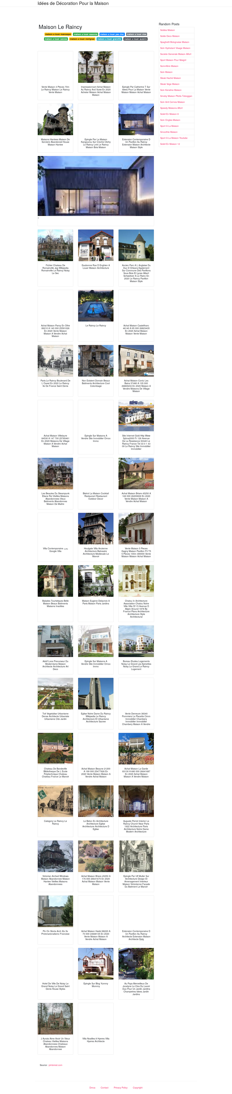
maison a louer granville (109, 38)
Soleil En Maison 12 (170, 143)
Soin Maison (166, 72)
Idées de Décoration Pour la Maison (73, 3)
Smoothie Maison (169, 131)
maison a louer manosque (58, 34)
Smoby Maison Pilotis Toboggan (176, 95)
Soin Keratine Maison (170, 89)
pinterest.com (55, 1065)
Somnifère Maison (169, 66)
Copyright (138, 1087)
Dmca (92, 1087)
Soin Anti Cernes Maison (172, 101)
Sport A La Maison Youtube (173, 137)
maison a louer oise (136, 34)
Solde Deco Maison (170, 36)
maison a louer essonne (85, 34)
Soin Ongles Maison (170, 119)
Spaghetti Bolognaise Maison (174, 42)
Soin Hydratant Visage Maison (175, 48)
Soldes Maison (167, 30)
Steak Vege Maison (169, 84)
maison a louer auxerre (135, 38)
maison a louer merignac (82, 38)
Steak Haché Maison (170, 78)
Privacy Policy (121, 1087)
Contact (104, 1087)
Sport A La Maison (169, 125)
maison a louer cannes (56, 38)
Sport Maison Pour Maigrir (173, 60)
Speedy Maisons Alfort (171, 107)
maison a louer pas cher (112, 34)
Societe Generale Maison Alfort (175, 54)
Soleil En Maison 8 (169, 113)
